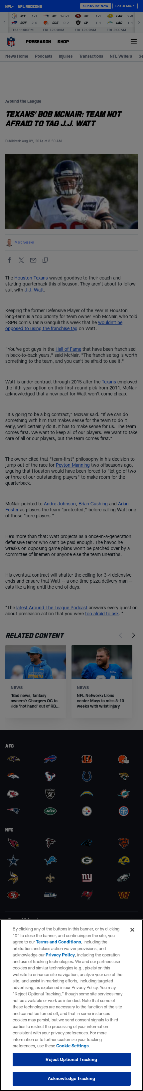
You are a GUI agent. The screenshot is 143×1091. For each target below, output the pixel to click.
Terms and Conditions (58, 941)
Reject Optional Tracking (71, 1059)
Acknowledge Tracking (71, 1078)
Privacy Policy (60, 954)
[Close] (132, 929)
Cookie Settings (72, 1045)
